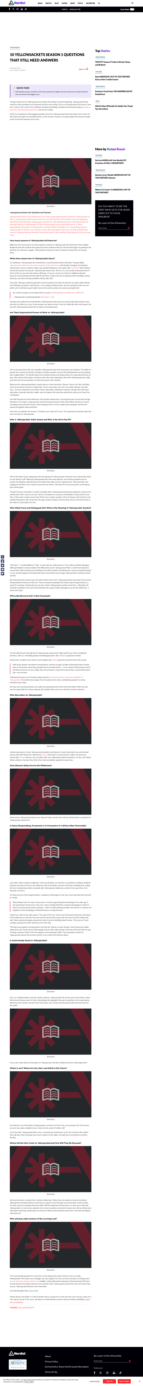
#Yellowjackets (57, 293)
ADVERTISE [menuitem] (90, 3)
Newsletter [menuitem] (75, 9)
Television (15, 47)
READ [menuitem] (40, 3)
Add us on (81, 69)
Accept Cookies (124, 1381)
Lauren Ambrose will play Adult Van (23, 1281)
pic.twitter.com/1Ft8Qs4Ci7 (73, 293)
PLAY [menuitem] (57, 3)
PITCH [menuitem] (80, 3)
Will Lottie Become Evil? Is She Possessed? (69, 222)
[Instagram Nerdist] (17, 9)
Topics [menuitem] (65, 9)
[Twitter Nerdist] (13, 9)
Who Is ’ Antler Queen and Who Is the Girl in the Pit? (35, 219)
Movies (98, 72)
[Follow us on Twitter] (100, 1373)
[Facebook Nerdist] (10, 9)
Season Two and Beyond (25, 217)
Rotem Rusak (16, 68)
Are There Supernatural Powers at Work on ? (65, 217)
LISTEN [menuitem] (64, 3)
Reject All (109, 1381)
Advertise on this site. (17, 1367)
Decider (22, 757)
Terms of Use (51, 1371)
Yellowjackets (26, 1308)
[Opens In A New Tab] (18, 1362)
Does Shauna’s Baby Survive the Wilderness (56, 225)
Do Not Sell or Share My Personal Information (67, 1366)
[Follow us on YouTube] (114, 1373)
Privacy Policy (51, 1361)
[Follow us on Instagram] (107, 1373)
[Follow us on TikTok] (120, 1373)
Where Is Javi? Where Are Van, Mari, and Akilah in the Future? (47, 230)
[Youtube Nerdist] (22, 9)
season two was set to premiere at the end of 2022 (34, 265)
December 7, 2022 (47, 297)
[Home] (17, 1355)
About (48, 1356)
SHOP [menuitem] (72, 3)
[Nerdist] (17, 3)
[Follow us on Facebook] (94, 1373)
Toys (97, 101)
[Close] (139, 1381)
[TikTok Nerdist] (26, 9)
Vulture (45, 755)
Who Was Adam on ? (23, 225)
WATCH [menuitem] (48, 3)
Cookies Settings (95, 1381)
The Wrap (74, 268)
